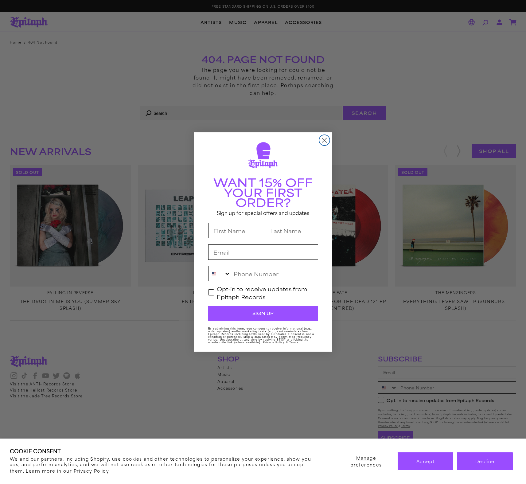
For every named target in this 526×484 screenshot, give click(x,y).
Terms (294, 342)
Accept (425, 461)
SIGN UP (263, 313)
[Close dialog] (324, 140)
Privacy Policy (91, 470)
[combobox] (219, 273)
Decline (485, 461)
